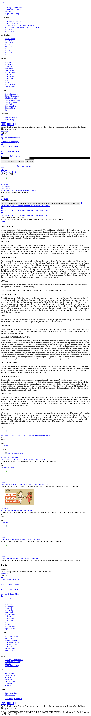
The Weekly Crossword (13, 699)
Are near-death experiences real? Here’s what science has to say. (23, 459)
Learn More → (6, 131)
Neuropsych (9, 64)
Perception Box (10, 106)
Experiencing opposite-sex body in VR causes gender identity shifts (24, 484)
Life (6, 80)
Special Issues (10, 86)
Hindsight (8, 29)
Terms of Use (10, 681)
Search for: (5, 158)
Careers (8, 685)
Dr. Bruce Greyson (7, 467)
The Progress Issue (12, 23)
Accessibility (9, 683)
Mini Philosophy (11, 98)
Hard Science (10, 84)
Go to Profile (5, 186)
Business (8, 62)
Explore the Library (12, 14)
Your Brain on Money (13, 10)
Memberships (10, 120)
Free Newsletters (11, 117)
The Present (9, 76)
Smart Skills (9, 70)
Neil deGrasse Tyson (12, 41)
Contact (8, 677)
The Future (9, 78)
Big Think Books (11, 94)
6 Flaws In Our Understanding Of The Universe (22, 27)
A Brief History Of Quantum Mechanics (19, 25)
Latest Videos (5, 188)
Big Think (4, 184)
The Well (8, 104)
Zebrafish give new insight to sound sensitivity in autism (20, 539)
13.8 (6, 110)
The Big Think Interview (14, 8)
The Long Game (11, 102)
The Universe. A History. (14, 21)
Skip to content (6, 2)
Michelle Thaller (11, 43)
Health (7, 82)
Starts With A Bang (12, 96)
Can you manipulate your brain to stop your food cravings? (21, 558)
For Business (5, 172)
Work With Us (10, 675)
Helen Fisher (9, 55)
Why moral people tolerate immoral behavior (16, 510)
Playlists (8, 12)
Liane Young (5, 522)
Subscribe (13, 172)
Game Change (10, 31)
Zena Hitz (8, 45)
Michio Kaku (10, 39)
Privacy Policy (10, 679)
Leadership (9, 68)
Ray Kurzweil (10, 51)
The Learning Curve (12, 100)
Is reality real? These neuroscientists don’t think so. (19, 190)
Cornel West (9, 53)
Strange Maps (10, 108)
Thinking (8, 66)
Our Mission (9, 673)
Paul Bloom (9, 49)
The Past (8, 74)
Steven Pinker (10, 47)
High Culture (10, 72)
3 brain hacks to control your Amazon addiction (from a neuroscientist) (25, 435)
